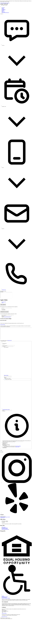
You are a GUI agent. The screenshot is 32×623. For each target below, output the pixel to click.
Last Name (4, 346)
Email (3, 410)
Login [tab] (2, 302)
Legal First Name (4, 345)
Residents (3, 10)
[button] (16, 441)
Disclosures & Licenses (5, 528)
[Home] (4, 5)
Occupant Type (4, 343)
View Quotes (3, 309)
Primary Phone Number (9, 379)
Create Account (4, 447)
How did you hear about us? (6, 444)
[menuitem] (17, 7)
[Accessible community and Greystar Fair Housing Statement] (17, 594)
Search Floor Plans (2, 324)
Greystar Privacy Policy (5, 596)
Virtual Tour (3, 11)
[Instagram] (17, 482)
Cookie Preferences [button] (4, 597)
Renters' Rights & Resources (5, 12)
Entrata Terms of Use (4, 616)
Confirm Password (5, 442)
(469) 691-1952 (10, 340)
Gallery (3, 8)
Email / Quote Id (4, 315)
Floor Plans (3, 7)
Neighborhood (3, 9)
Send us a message (4, 613)
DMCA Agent (3, 527)
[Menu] (0, 6)
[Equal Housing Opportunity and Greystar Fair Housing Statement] (17, 564)
